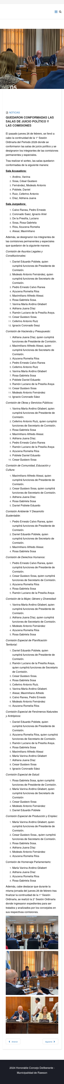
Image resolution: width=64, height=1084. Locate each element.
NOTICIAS (14, 112)
